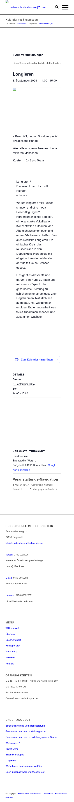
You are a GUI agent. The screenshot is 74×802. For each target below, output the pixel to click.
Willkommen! (12, 628)
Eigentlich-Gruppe (15, 754)
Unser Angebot (13, 639)
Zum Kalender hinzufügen (37, 359)
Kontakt (10, 663)
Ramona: (10, 595)
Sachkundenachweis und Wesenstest (25, 771)
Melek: (9, 577)
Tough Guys (12, 748)
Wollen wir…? (13, 743)
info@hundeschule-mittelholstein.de (24, 543)
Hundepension (13, 645)
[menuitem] (55, 7)
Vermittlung (11, 651)
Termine (10, 657)
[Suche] (55, 7)
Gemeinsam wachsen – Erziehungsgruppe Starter (31, 737)
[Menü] (63, 7)
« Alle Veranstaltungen (28, 55)
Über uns (10, 634)
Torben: (9, 554)
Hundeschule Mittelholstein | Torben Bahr (35, 793)
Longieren (11, 760)
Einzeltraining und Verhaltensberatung (25, 725)
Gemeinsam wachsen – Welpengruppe (25, 731)
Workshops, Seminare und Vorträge (24, 766)
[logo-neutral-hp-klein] (31, 7)
